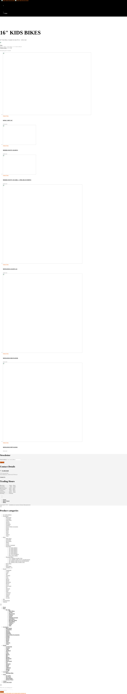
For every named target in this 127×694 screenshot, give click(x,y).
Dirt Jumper (13, 46)
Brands (4, 569)
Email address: (3, 459)
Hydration (8, 524)
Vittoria (7, 595)
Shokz (7, 590)
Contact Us (2, 477)
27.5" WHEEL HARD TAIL (15, 558)
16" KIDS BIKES (13, 549)
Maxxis (7, 579)
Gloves (7, 521)
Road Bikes (8, 566)
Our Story (8, 675)
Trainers (8, 534)
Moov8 (7, 583)
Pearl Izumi (8, 586)
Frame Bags (8, 520)
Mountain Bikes (9, 557)
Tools (8, 182)
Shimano (8, 588)
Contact (5, 681)
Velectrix (8, 594)
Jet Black (8, 575)
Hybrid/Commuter (13, 617)
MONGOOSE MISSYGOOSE (10, 358)
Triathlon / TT (9, 567)
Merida (7, 580)
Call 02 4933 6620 (7, 682)
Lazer (7, 578)
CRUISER (8, 540)
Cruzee (7, 571)
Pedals (7, 528)
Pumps (7, 529)
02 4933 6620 (5, 470)
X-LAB (8, 598)
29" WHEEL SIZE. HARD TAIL (17, 562)
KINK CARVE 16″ (8, 120)
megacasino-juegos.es (20, 693)
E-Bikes (11, 615)
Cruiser (11, 612)
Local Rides (6, 671)
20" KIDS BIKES (13, 551)
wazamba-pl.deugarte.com (7, 693)
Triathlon (11, 623)
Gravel (7, 543)
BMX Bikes (9, 538)
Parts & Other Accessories (12, 526)
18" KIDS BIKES (7, 514)
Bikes (5, 19)
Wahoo (7, 596)
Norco (7, 584)
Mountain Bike (9, 673)
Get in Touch (6, 501)
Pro (6, 587)
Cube (7, 572)
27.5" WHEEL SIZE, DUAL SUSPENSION (19, 559)
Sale (10, 625)
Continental (8, 570)
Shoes (7, 530)
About (4, 674)
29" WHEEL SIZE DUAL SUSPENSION (19, 561)
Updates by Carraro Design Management (19, 504)
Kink (7, 576)
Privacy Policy (9, 679)
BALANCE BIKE (13, 555)
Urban (10, 624)
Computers (10, 124)
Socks (9, 176)
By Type (9, 26)
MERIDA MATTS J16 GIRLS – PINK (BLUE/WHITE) (17, 180)
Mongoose (8, 582)
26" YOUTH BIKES (14, 554)
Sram (7, 591)
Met (4, 599)
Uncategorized (6, 600)
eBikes (7, 542)
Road (7, 565)
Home (5, 13)
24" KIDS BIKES (13, 553)
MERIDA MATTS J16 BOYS (10, 150)
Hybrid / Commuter (10, 545)
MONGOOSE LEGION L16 (10, 269)
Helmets (8, 522)
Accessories (5, 516)
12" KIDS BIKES (13, 547)
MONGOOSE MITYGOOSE (10, 447)
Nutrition (8, 525)
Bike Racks (10, 117)
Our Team (8, 677)
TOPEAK (8, 592)
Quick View (6, 116)
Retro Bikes (8, 563)
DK (7, 574)
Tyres (7, 536)
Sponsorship (9, 678)
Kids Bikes (9, 46)
